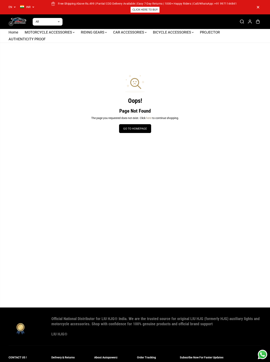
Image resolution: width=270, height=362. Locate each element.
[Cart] (257, 21)
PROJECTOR (210, 32)
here (149, 118)
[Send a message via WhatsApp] (262, 354)
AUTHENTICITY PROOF (27, 39)
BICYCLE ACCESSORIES (172, 32)
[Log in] (249, 21)
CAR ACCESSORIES (129, 32)
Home (13, 32)
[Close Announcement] (258, 7)
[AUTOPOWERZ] (17, 21)
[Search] (242, 21)
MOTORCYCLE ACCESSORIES (49, 32)
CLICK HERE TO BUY (145, 9)
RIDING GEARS (93, 32)
